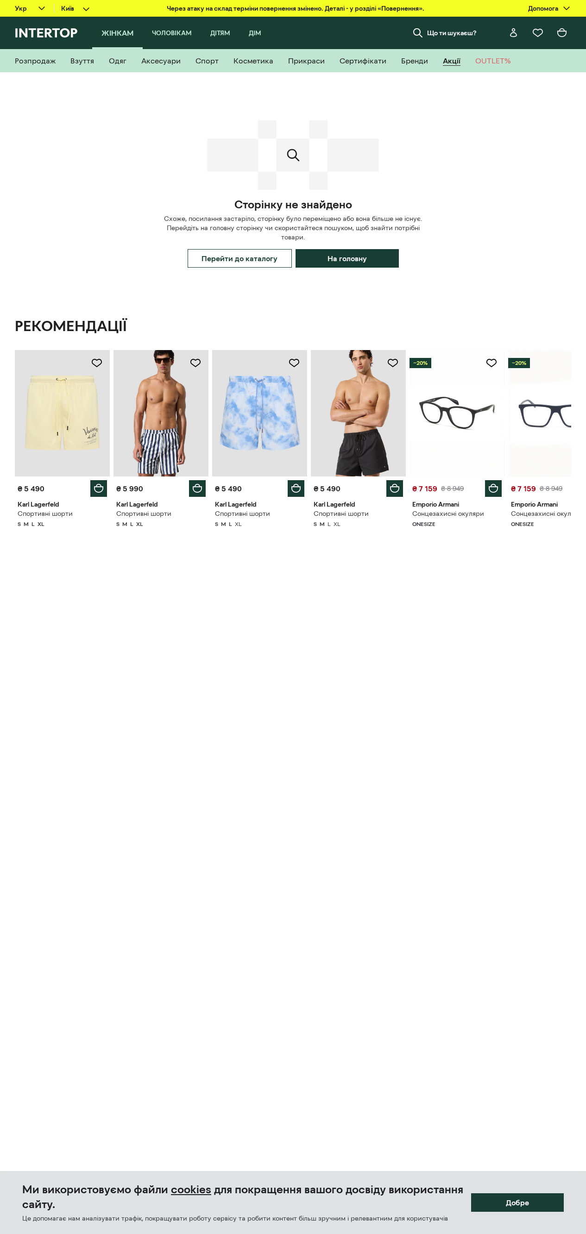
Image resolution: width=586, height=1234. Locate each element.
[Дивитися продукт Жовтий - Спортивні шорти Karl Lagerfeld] (62, 413)
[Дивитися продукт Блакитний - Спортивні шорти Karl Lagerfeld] (259, 413)
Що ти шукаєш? (452, 33)
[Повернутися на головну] (46, 33)
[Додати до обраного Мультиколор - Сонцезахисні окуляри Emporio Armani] (491, 363)
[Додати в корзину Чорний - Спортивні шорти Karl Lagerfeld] (394, 488)
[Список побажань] (538, 33)
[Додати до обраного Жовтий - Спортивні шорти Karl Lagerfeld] (97, 363)
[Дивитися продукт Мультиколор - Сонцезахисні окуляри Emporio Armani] (457, 413)
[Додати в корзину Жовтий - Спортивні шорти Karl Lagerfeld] (98, 488)
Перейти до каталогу (239, 258)
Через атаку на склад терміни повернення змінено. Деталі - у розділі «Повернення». (295, 8)
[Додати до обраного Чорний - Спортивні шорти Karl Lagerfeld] (393, 363)
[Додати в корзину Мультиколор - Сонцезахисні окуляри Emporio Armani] (493, 488)
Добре (517, 1202)
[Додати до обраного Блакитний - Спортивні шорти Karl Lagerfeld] (294, 363)
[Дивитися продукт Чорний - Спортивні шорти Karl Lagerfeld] (358, 413)
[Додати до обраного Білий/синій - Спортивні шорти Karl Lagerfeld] (195, 363)
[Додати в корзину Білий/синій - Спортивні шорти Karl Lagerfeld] (197, 488)
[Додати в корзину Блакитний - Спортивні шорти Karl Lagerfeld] (296, 488)
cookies (191, 1189)
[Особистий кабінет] (513, 33)
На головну (347, 258)
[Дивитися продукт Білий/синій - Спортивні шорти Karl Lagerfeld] (160, 413)
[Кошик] (562, 33)
